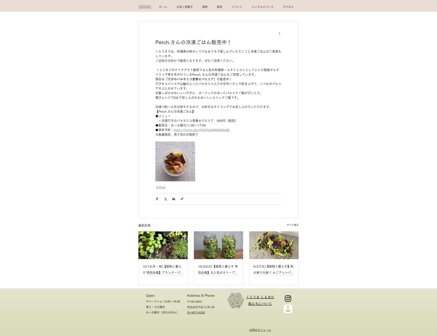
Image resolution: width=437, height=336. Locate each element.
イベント (161, 187)
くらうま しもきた (260, 296)
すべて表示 (293, 225)
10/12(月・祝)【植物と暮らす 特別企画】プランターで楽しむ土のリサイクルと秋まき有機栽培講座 (163, 270)
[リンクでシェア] (182, 198)
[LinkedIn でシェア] (173, 198)
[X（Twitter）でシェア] (165, 198)
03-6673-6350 (196, 312)
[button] (262, 6)
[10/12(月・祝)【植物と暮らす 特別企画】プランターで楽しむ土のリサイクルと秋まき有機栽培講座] (163, 245)
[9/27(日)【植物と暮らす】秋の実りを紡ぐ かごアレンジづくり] (274, 245)
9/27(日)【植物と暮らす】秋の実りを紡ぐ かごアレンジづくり (273, 270)
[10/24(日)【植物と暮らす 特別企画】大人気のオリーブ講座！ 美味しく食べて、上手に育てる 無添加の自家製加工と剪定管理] (218, 245)
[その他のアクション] (280, 33)
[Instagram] (288, 298)
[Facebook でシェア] (157, 198)
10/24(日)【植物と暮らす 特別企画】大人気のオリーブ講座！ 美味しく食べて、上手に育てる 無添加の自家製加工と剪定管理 (218, 270)
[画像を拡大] (175, 161)
